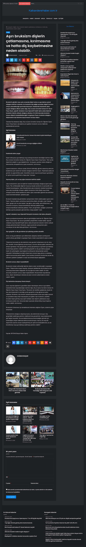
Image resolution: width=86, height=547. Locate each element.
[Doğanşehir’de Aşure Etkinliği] (65, 109)
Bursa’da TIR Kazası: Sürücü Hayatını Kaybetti (68, 176)
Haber (31, 18)
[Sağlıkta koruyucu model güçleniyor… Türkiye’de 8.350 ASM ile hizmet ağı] (30, 430)
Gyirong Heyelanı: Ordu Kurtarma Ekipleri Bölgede (75, 127)
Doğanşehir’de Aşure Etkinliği (75, 108)
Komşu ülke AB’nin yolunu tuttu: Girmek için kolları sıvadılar (75, 140)
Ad (7, 477)
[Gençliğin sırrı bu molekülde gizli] (47, 410)
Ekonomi (37, 18)
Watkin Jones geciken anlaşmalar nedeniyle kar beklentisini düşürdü (68, 67)
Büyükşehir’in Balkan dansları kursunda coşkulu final (69, 60)
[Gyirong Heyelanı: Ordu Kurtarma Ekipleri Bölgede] (65, 126)
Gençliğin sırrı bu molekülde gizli (45, 417)
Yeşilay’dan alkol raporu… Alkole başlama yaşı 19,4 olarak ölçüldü (28, 418)
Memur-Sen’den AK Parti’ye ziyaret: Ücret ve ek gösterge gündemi (69, 117)
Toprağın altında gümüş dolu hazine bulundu (69, 41)
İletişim (61, 18)
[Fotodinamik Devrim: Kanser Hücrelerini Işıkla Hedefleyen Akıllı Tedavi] (10, 137)
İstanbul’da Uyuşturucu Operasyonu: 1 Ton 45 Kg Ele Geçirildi (68, 34)
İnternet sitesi (34, 483)
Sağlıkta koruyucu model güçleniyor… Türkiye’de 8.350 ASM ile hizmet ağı (29, 437)
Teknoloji (49, 18)
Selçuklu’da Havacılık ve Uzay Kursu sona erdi (69, 183)
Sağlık (43, 18)
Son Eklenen (70, 26)
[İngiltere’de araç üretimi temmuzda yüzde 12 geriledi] (65, 159)
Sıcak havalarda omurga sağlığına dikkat (29, 143)
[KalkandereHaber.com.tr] (43, 10)
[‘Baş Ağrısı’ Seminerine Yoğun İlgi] (47, 430)
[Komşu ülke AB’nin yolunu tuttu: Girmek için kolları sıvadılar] (65, 139)
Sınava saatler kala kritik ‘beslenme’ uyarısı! (12, 436)
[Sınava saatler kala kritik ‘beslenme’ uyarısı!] (13, 430)
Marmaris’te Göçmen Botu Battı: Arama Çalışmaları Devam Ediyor (75, 97)
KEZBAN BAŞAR (13, 55)
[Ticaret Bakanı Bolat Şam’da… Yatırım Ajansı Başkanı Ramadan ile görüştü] (65, 190)
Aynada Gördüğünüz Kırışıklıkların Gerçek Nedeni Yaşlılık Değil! (12, 417)
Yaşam (55, 18)
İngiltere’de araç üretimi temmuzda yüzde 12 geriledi (75, 160)
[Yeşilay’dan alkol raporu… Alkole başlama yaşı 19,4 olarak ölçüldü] (30, 410)
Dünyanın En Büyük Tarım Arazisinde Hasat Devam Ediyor (75, 83)
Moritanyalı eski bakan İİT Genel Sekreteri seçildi (44, 3)
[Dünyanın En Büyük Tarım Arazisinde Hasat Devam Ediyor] (65, 82)
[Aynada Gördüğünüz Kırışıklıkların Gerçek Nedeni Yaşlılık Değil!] (13, 410)
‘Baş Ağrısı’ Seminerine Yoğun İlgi (46, 436)
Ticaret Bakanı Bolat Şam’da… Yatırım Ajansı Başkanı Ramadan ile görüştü (75, 193)
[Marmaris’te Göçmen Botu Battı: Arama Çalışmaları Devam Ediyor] (65, 96)
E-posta (8, 483)
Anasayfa (26, 18)
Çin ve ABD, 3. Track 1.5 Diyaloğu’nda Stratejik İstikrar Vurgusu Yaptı (69, 206)
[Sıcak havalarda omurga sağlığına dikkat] (10, 145)
